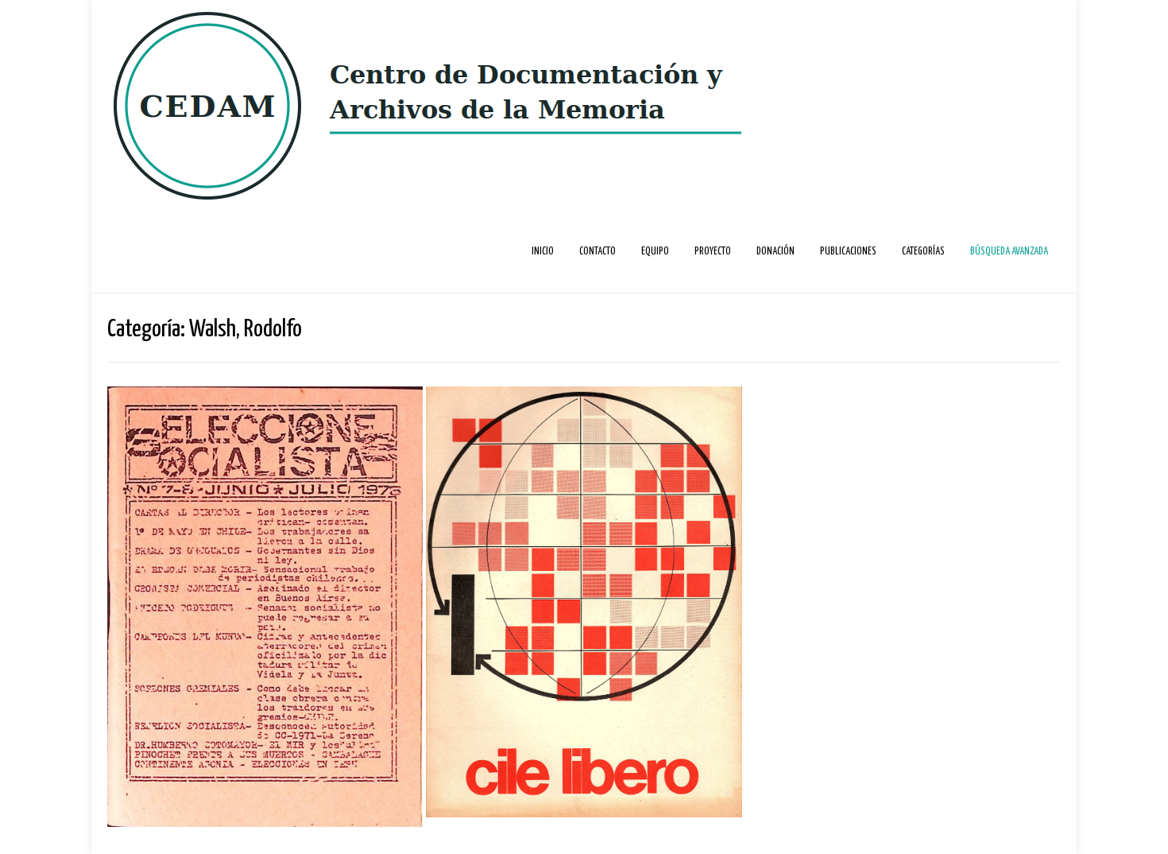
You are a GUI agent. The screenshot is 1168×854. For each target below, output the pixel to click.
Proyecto (712, 251)
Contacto (597, 251)
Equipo (655, 251)
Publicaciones (848, 251)
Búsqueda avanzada (1009, 251)
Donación (775, 251)
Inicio (543, 251)
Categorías (923, 251)
